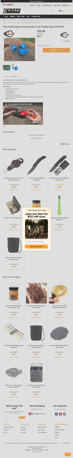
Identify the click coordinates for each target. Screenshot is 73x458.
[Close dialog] (48, 210)
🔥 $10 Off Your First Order (36, 210)
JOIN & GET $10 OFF (36, 246)
